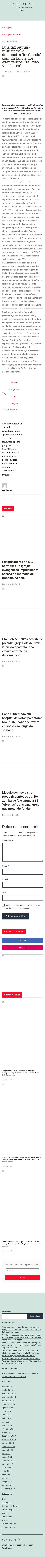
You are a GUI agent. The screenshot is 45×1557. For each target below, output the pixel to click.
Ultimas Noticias (9, 41)
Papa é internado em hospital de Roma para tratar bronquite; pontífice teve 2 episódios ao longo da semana (22, 722)
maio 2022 (6, 1475)
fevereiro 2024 (8, 1429)
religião (14, 403)
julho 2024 (6, 1411)
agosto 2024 (7, 1408)
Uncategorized (8, 1527)
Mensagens (7, 1517)
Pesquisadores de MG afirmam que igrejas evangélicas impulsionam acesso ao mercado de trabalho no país (20, 570)
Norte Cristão (22, 3)
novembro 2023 (9, 1439)
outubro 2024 (8, 1401)
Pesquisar (6, 1312)
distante (14, 382)
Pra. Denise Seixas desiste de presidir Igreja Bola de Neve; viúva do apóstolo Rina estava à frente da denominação (22, 647)
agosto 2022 (7, 1464)
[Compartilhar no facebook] (20, 410)
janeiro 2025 (7, 1390)
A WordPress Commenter (13, 1373)
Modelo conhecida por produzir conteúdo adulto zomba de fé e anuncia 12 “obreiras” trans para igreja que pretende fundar (20, 800)
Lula (14, 396)
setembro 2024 (8, 1404)
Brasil (4, 1499)
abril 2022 (6, 1478)
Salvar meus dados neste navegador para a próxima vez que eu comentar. (23, 906)
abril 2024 (6, 1422)
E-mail (5, 879)
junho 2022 (7, 1471)
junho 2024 (7, 1415)
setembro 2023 (8, 1446)
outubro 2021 (7, 1485)
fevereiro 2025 (8, 1387)
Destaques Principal (11, 34)
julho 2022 (6, 1468)
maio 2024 (6, 1418)
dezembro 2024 (9, 1394)
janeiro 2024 (7, 1432)
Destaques (7, 27)
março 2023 (7, 1457)
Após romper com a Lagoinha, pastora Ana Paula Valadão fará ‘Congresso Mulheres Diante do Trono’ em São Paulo (22, 1360)
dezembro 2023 (9, 1436)
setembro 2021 (8, 1489)
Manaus (5, 1513)
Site (4, 892)
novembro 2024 (9, 1397)
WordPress (6, 1548)
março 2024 (7, 1425)
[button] (22, 940)
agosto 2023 (7, 1450)
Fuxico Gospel (8, 1510)
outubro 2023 (8, 1443)
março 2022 (7, 1482)
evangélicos (14, 389)
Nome (5, 866)
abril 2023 (6, 1453)
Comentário (8, 840)
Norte (4, 1520)
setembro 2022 (8, 1461)
